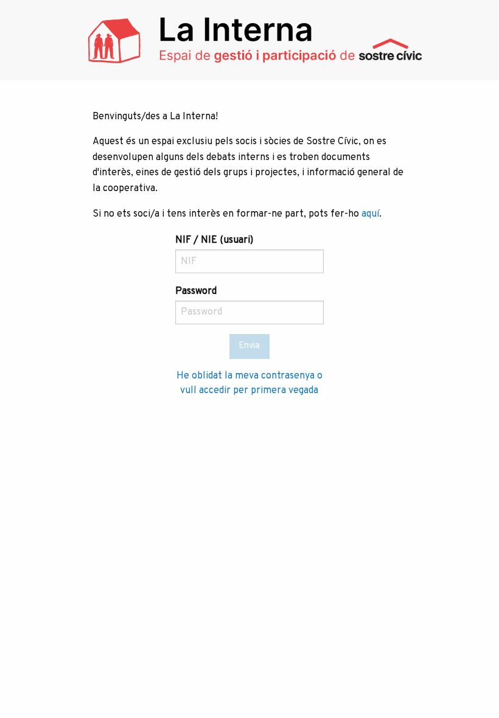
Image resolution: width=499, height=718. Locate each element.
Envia (249, 346)
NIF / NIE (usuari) (214, 240)
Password (196, 291)
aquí (370, 214)
